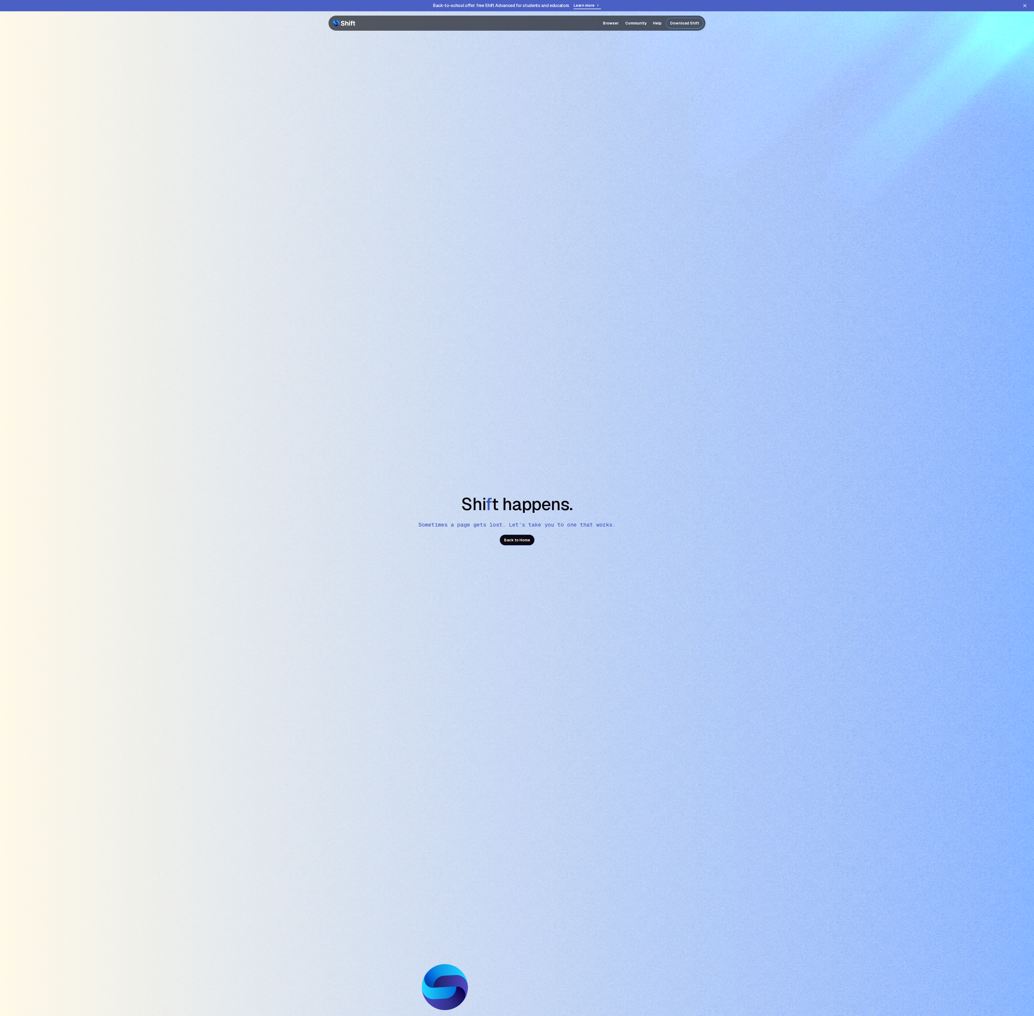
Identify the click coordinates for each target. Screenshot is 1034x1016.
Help (657, 23)
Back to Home (517, 540)
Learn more (584, 5)
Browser (611, 23)
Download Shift (684, 23)
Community (636, 23)
